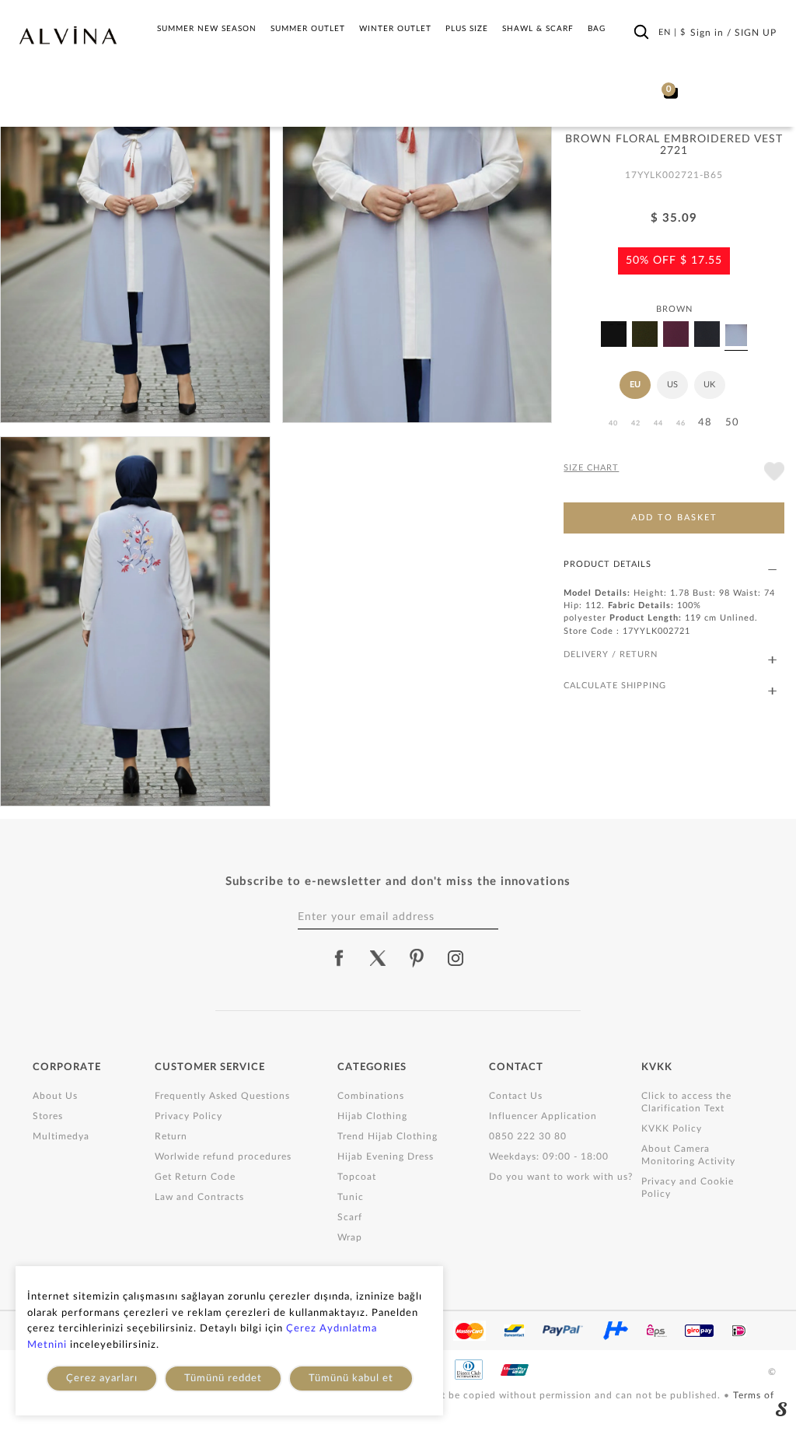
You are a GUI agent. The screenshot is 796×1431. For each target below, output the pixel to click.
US (672, 384)
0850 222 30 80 (528, 1136)
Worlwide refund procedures (223, 1156)
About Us (55, 1095)
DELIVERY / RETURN (611, 654)
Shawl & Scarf (538, 29)
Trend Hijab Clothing (387, 1136)
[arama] (641, 32)
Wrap (349, 1237)
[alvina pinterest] (416, 958)
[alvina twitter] (378, 958)
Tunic (350, 1197)
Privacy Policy (188, 1116)
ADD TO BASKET (674, 517)
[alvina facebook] (339, 958)
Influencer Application (543, 1116)
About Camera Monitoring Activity (688, 1155)
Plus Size (466, 29)
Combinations (370, 1095)
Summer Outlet (308, 29)
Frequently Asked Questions (222, 1095)
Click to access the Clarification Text (686, 1102)
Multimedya (61, 1136)
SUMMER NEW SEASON (207, 29)
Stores (48, 1116)
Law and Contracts (199, 1197)
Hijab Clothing (372, 1116)
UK (709, 384)
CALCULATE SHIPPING (615, 685)
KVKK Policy (671, 1128)
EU (635, 384)
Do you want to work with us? (561, 1176)
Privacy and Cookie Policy (687, 1187)
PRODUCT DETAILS (607, 564)
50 (732, 423)
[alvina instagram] (457, 958)
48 (705, 423)
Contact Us (516, 1095)
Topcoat (356, 1176)
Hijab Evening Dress (385, 1156)
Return (171, 1136)
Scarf (349, 1217)
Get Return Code (195, 1176)
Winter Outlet (395, 29)
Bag (597, 29)
